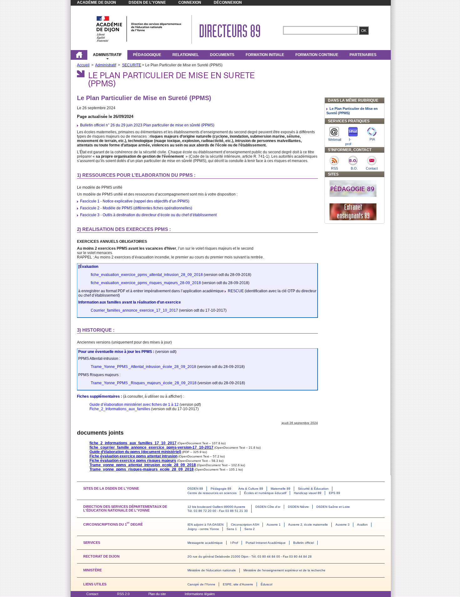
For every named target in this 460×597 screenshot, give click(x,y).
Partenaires (363, 55)
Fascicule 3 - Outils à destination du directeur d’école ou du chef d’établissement (148, 215)
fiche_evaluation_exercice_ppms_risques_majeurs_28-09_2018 (146, 283)
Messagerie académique (205, 542)
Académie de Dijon (96, 2)
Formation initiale (265, 55)
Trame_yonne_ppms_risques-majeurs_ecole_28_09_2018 (141, 469)
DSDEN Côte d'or (267, 506)
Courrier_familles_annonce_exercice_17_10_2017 (134, 310)
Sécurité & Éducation (313, 488)
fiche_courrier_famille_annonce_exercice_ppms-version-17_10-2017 (151, 447)
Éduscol (266, 584)
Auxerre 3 (342, 524)
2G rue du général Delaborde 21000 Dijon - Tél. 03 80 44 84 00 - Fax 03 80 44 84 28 (249, 556)
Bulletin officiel (303, 542)
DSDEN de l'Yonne (147, 2)
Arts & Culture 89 (250, 488)
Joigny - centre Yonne (203, 529)
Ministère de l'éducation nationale (211, 570)
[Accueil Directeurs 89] (139, 41)
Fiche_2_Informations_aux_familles (119, 409)
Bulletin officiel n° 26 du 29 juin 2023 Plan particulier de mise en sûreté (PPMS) (147, 125)
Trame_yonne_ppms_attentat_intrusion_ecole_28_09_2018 (142, 465)
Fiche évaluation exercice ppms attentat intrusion (133, 456)
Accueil (83, 65)
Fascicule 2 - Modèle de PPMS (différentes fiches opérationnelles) (136, 208)
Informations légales (200, 594)
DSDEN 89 (195, 488)
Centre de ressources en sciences (212, 493)
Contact (92, 594)
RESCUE (236, 291)
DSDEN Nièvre (298, 506)
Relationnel (185, 55)
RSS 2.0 (123, 594)
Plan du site (157, 594)
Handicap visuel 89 (307, 493)
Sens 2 (249, 529)
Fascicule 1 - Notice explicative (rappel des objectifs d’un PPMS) (134, 201)
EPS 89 (334, 493)
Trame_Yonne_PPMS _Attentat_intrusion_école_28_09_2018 (143, 367)
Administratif (107, 55)
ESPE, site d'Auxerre (238, 584)
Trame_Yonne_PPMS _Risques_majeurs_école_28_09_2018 (144, 383)
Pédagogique (147, 55)
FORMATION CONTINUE (316, 55)
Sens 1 (232, 529)
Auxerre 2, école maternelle (308, 524)
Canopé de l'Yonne (201, 584)
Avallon (362, 524)
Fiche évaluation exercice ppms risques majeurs (132, 460)
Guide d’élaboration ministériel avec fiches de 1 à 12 (134, 404)
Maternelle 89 (280, 488)
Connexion (189, 2)
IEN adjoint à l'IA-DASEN (205, 524)
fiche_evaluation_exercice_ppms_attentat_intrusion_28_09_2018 (147, 275)
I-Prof (234, 542)
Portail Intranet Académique (266, 542)
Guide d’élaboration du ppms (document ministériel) (135, 452)
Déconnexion (228, 2)
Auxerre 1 (274, 524)
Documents (222, 55)
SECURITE (131, 65)
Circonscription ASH (245, 524)
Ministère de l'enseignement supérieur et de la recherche (284, 570)
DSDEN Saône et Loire (333, 506)
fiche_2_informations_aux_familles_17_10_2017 (132, 443)
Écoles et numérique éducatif (265, 493)
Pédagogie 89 (221, 488)
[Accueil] (79, 54)
